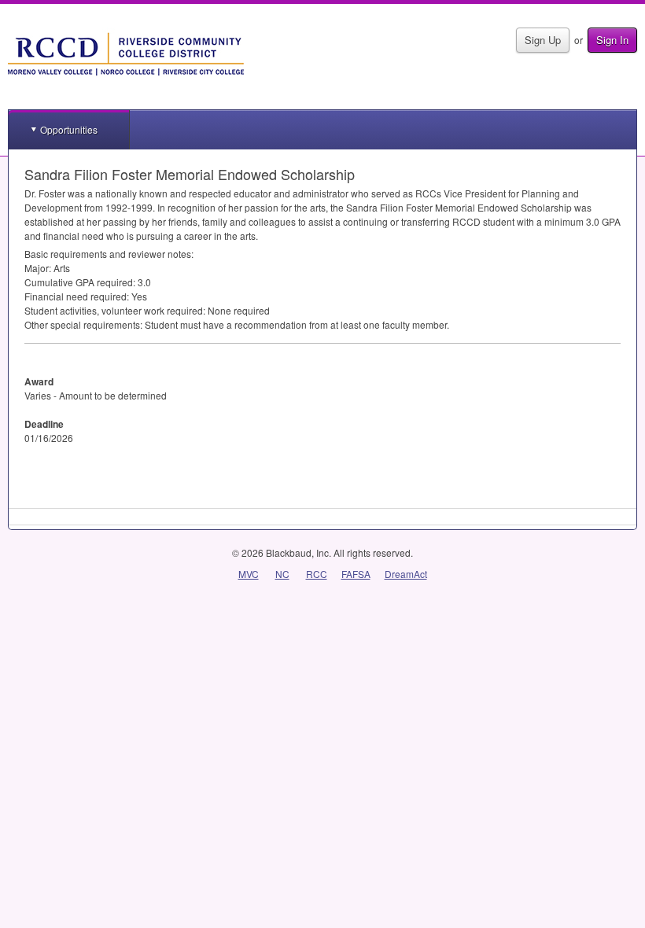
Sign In (612, 39)
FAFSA (355, 573)
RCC (316, 573)
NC (282, 573)
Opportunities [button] (69, 129)
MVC (248, 573)
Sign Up (543, 39)
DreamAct (406, 573)
